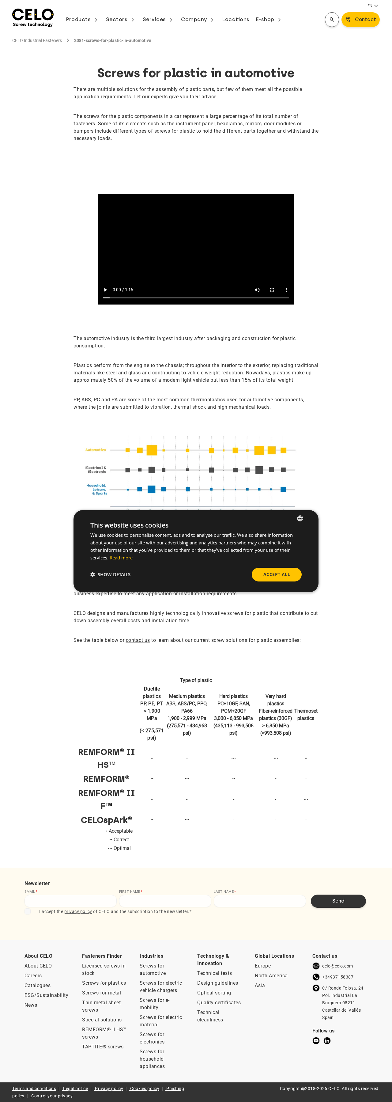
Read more (121, 558)
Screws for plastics (104, 983)
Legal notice (75, 1088)
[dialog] (196, 551)
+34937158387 (337, 977)
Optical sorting (214, 993)
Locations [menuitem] (236, 19)
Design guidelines (217, 983)
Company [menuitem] (198, 19)
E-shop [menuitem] (270, 19)
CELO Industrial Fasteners (37, 40)
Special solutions (102, 1020)
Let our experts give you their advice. (176, 97)
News (30, 1005)
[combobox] (300, 518)
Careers (33, 976)
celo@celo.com (337, 966)
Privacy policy (109, 1088)
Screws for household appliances (152, 1059)
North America (271, 976)
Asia (260, 985)
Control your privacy (52, 1095)
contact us (138, 640)
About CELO (38, 966)
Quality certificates (219, 1002)
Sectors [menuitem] (121, 19)
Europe (263, 966)
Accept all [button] (276, 574)
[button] (110, 574)
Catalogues (37, 985)
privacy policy (78, 911)
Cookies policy (144, 1088)
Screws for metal (101, 993)
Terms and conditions (34, 1088)
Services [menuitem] (159, 19)
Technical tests (214, 973)
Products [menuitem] (83, 19)
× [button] (308, 518)
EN (374, 6)
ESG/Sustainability (46, 995)
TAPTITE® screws (103, 1047)
